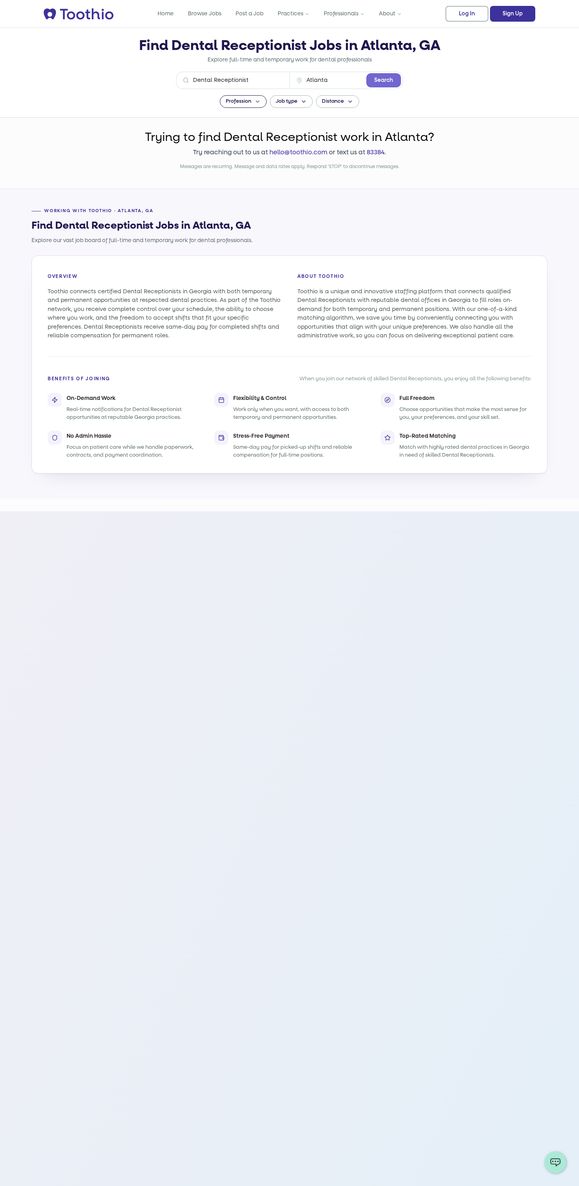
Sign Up (513, 14)
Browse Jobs (204, 13)
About (387, 13)
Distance (333, 101)
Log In (467, 14)
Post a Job (250, 13)
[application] (555, 1162)
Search (383, 80)
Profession (238, 101)
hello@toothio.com (298, 152)
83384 (375, 152)
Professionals (341, 13)
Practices (290, 13)
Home (166, 13)
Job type (286, 101)
